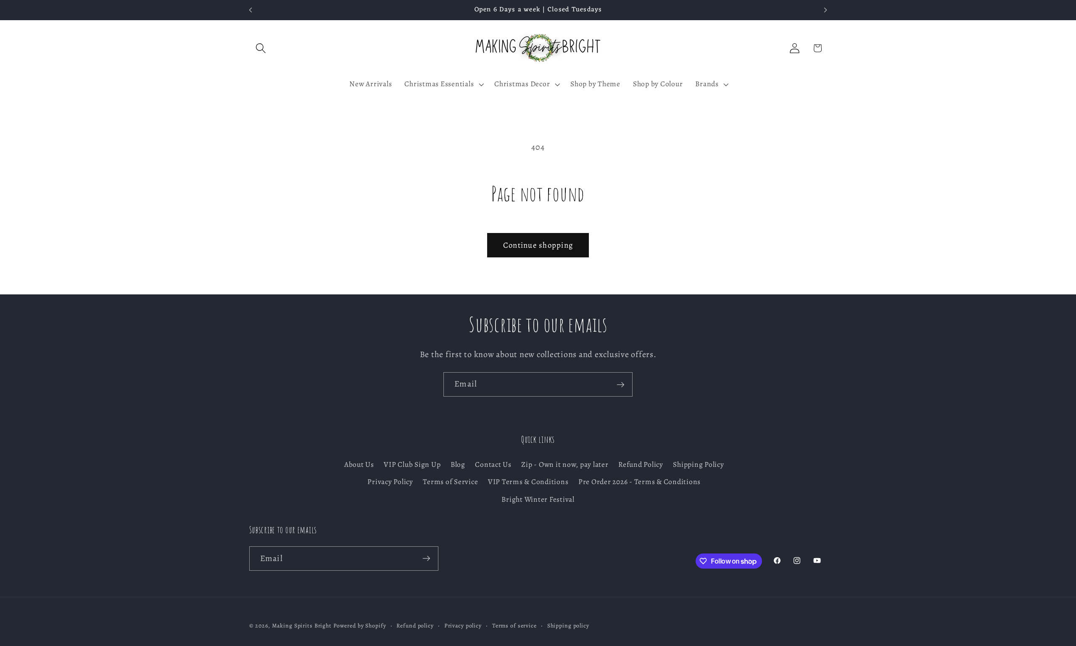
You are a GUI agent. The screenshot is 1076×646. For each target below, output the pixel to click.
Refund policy (414, 626)
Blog (458, 465)
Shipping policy (568, 626)
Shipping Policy (698, 465)
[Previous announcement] (250, 10)
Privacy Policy (390, 482)
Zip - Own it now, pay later (564, 465)
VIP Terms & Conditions (528, 482)
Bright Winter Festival (538, 499)
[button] (260, 48)
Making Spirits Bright (302, 626)
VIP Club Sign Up (412, 465)
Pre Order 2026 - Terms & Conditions (639, 482)
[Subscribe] (620, 384)
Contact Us (493, 465)
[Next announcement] (825, 10)
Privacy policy (463, 626)
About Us (359, 465)
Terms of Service (450, 482)
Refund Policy (640, 465)
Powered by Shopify (359, 626)
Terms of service (514, 626)
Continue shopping (538, 245)
